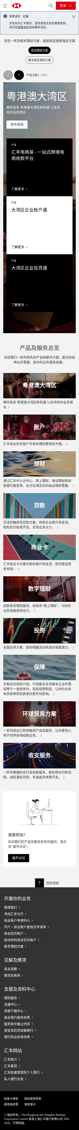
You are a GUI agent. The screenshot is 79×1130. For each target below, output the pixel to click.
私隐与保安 (11, 1098)
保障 (39, 667)
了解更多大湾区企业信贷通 (39, 283)
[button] (8, 75)
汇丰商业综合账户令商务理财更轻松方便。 (34, 444)
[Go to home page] (16, 5)
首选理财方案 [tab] (39, 50)
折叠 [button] (26, 16)
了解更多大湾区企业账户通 (39, 225)
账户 (39, 427)
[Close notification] (73, 16)
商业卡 (39, 547)
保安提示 (30, 1104)
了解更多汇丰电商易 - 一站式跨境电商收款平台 (39, 167)
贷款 (39, 505)
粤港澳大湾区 (39, 385)
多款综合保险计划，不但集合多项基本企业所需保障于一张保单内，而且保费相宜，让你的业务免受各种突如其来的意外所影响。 (37, 689)
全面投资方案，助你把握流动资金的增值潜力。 (37, 647)
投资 (39, 630)
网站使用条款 (32, 1098)
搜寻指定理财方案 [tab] (39, 60)
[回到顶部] (39, 882)
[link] (17, 125)
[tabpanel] (39, 425)
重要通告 (23, 27)
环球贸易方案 (39, 714)
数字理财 (39, 589)
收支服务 (39, 755)
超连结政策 (11, 1104)
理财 (39, 464)
